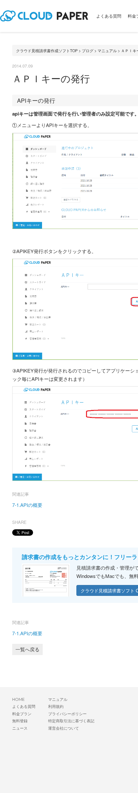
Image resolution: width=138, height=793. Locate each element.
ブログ (87, 50)
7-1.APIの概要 (27, 504)
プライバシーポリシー (67, 713)
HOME (18, 699)
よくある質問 (108, 16)
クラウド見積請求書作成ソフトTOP (47, 50)
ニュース (20, 728)
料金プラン (21, 713)
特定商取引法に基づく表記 (71, 720)
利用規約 (56, 706)
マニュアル (107, 50)
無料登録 (20, 720)
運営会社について (63, 728)
